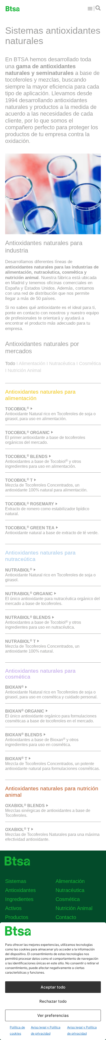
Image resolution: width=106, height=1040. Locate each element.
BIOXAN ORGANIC (24, 711)
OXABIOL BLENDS (25, 805)
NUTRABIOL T (20, 641)
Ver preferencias (53, 1015)
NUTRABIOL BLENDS (28, 617)
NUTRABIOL (18, 570)
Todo (10, 363)
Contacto (66, 917)
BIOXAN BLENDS (23, 735)
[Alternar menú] (90, 8)
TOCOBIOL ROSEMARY (29, 504)
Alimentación (32, 363)
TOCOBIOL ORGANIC (27, 432)
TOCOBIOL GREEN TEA (30, 528)
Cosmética (90, 363)
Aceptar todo (53, 987)
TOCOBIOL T (19, 480)
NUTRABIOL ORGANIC (29, 594)
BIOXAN (14, 687)
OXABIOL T (17, 829)
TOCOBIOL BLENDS (26, 456)
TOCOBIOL (17, 409)
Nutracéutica (62, 363)
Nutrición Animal (24, 370)
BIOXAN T (16, 759)
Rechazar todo (53, 1001)
